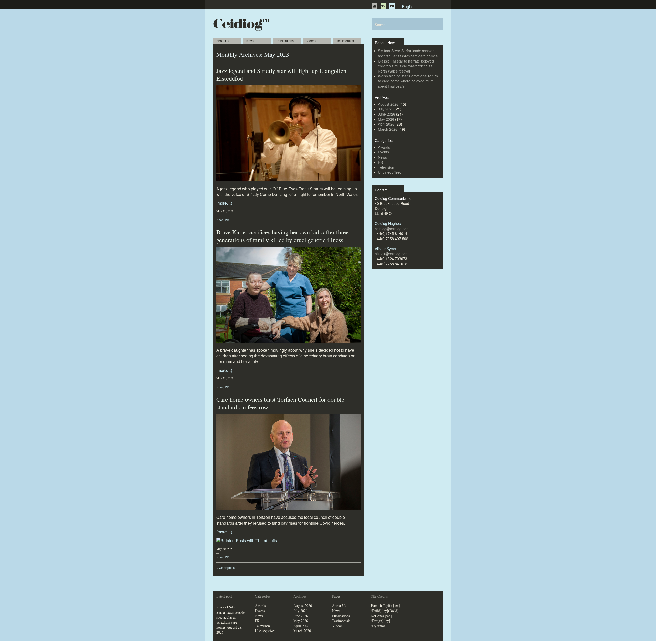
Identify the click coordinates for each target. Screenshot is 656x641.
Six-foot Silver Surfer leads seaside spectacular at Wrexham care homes (408, 53)
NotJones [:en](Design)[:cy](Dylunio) (381, 620)
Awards (384, 147)
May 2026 (386, 119)
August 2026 (388, 104)
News (250, 40)
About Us (222, 40)
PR (392, 6)
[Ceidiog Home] (374, 6)
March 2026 (387, 129)
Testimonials (345, 40)
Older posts (225, 567)
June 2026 (386, 114)
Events (383, 151)
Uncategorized (390, 172)
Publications (285, 40)
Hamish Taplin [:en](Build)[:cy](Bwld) (385, 608)
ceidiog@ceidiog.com (392, 228)
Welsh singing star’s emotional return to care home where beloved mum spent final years (408, 80)
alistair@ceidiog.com (391, 253)
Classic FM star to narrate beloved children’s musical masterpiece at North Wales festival (406, 66)
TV (383, 6)
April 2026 (386, 124)
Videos (311, 40)
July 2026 (386, 108)
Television (386, 167)
